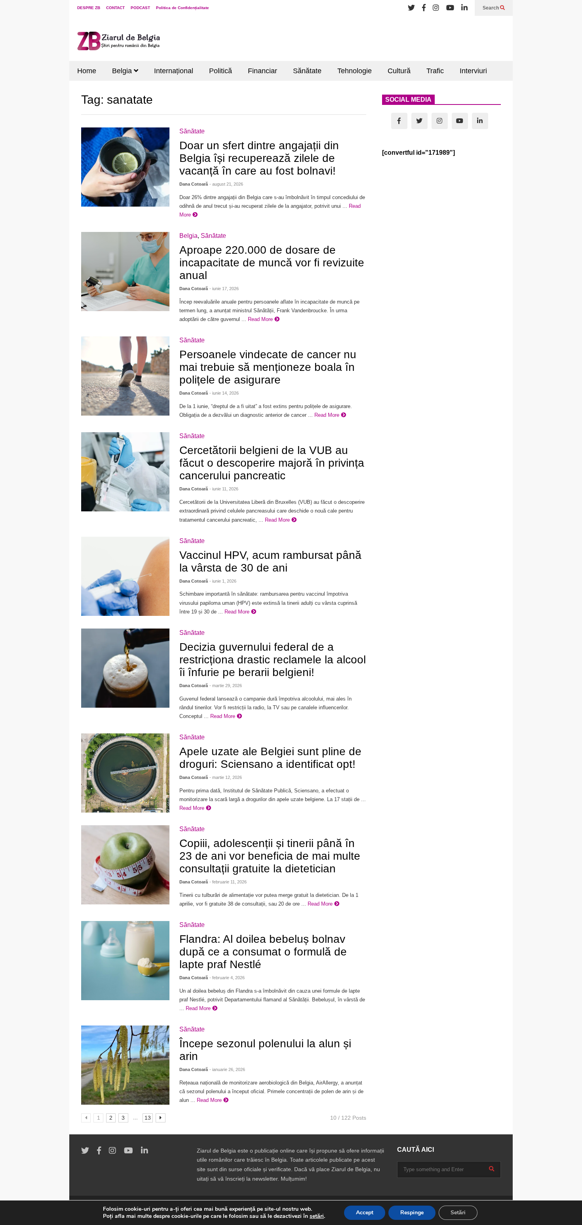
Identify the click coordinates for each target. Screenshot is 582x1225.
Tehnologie (354, 71)
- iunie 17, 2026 (224, 288)
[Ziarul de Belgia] (118, 42)
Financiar (262, 71)
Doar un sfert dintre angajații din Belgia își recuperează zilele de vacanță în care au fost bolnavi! (259, 158)
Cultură (399, 71)
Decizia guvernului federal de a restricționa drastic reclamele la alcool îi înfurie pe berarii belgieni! (272, 659)
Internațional (173, 71)
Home (86, 71)
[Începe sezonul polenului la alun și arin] (125, 1065)
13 (148, 1118)
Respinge (412, 1212)
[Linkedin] (464, 8)
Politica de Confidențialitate (182, 8)
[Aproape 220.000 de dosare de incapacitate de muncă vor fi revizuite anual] (125, 271)
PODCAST (140, 8)
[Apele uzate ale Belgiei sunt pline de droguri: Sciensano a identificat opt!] (125, 773)
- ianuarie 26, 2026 (227, 1069)
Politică (220, 71)
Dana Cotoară (193, 184)
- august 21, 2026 (226, 184)
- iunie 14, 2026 (224, 393)
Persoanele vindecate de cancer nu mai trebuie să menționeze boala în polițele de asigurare (267, 367)
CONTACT (115, 8)
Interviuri (473, 71)
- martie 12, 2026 (225, 777)
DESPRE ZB (88, 8)
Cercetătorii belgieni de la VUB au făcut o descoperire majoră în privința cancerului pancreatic (271, 463)
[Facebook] (424, 8)
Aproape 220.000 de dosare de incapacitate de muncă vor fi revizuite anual (271, 262)
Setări (458, 1212)
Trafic (435, 71)
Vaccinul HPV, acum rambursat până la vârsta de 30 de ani (270, 561)
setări (317, 1216)
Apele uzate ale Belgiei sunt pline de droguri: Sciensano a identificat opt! (270, 757)
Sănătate (307, 71)
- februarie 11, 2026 (228, 881)
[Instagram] (436, 8)
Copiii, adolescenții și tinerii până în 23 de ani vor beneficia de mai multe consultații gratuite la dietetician (269, 856)
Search (491, 8)
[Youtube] (450, 8)
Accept (364, 1212)
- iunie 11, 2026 (223, 488)
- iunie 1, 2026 (222, 581)
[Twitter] (411, 8)
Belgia (123, 71)
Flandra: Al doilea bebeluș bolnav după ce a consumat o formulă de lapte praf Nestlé (263, 952)
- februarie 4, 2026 (227, 977)
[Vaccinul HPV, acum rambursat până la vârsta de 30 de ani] (125, 576)
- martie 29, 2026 (225, 685)
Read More (261, 319)
